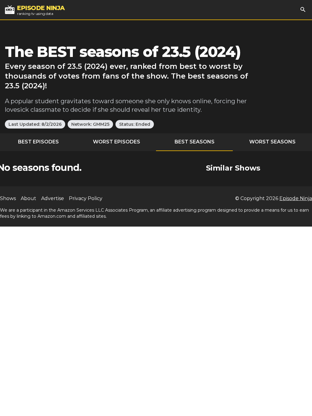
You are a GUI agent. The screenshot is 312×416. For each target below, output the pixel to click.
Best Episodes (38, 142)
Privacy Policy (85, 198)
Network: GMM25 (90, 124)
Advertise (52, 198)
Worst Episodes (116, 142)
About (28, 198)
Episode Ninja (295, 198)
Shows (8, 198)
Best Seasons (194, 142)
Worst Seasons (272, 142)
